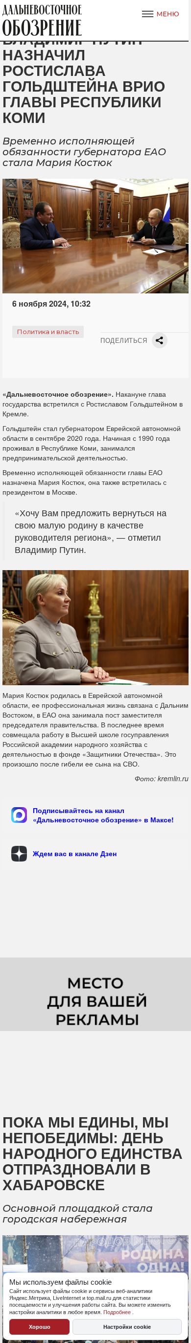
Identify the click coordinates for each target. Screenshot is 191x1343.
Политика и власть (48, 332)
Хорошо (39, 1327)
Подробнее (117, 1312)
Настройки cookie (127, 1327)
